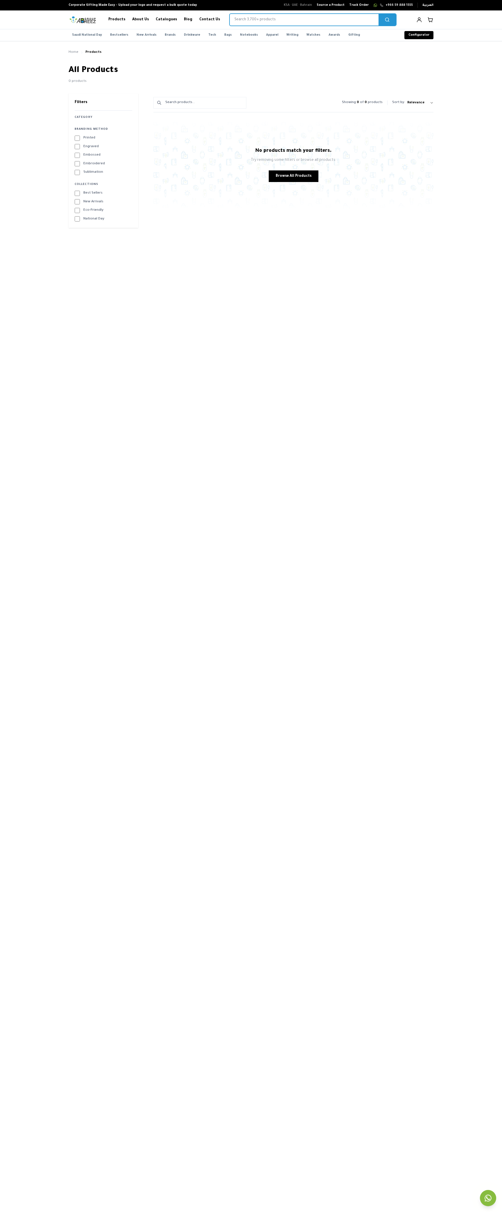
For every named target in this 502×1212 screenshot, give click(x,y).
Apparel (272, 35)
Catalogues (166, 20)
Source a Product (331, 5)
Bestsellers (119, 35)
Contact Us (209, 20)
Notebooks (249, 35)
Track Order (359, 5)
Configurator (418, 35)
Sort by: (398, 103)
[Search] (387, 20)
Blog (188, 20)
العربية (427, 5)
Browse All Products (293, 176)
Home (73, 52)
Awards (334, 35)
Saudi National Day (87, 35)
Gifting (354, 35)
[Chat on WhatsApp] (375, 5)
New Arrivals (147, 35)
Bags (228, 35)
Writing (292, 35)
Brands (170, 35)
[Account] (419, 20)
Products (116, 20)
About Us (140, 20)
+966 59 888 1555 (399, 5)
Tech (212, 35)
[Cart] (430, 20)
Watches (313, 35)
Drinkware (192, 35)
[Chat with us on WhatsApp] (488, 1198)
